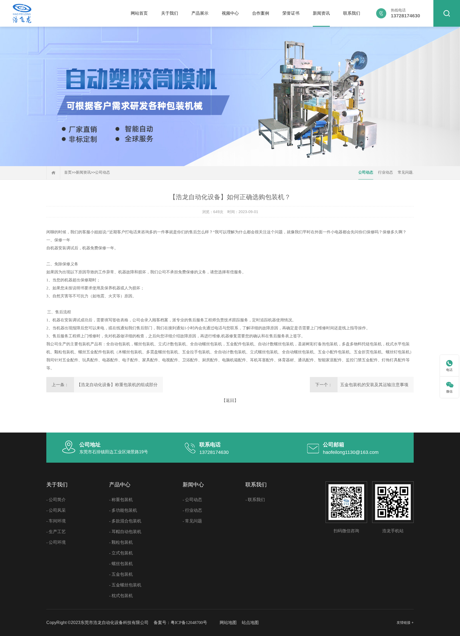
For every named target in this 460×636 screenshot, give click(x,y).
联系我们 (351, 13)
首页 (68, 172)
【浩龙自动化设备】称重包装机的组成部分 (117, 384)
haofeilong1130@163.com (351, 452)
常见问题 (405, 172)
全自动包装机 (118, 344)
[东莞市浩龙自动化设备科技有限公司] (22, 25)
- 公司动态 (192, 499)
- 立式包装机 (121, 553)
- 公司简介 (56, 499)
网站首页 (139, 13)
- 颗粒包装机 (121, 542)
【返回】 (230, 400)
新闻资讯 (321, 13)
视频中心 (230, 13)
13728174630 (214, 452)
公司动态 (102, 172)
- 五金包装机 (121, 574)
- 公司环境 (56, 542)
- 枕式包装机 (121, 595)
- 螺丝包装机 (121, 563)
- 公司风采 (56, 510)
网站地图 (228, 622)
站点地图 (250, 622)
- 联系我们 (255, 499)
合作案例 (260, 13)
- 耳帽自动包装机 (125, 531)
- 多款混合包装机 (125, 521)
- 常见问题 (192, 521)
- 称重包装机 (121, 499)
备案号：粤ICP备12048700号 (180, 622)
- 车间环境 (56, 521)
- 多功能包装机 (123, 510)
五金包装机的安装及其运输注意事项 (374, 384)
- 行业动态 (192, 510)
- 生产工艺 (56, 531)
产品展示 (199, 13)
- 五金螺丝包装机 (125, 585)
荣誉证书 (290, 13)
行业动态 (385, 172)
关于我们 (169, 13)
